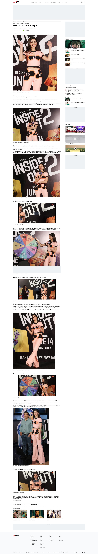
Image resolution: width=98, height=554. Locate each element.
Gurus (59, 2)
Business (41, 537)
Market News (52, 539)
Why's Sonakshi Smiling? (71, 87)
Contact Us (48, 552)
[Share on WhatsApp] (74, 552)
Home (32, 2)
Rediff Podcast (42, 547)
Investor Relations (42, 552)
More (66, 2)
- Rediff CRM (32, 543)
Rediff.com (57, 552)
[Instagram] (80, 552)
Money (46, 2)
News (40, 2)
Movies (17, 23)
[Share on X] (76, 552)
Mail (36, 2)
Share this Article (17, 30)
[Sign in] (84, 2)
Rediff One (32, 537)
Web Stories (68, 124)
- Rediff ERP (32, 544)
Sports (41, 540)
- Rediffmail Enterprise (34, 539)
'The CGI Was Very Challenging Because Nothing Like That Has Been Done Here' (75, 91)
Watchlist (51, 540)
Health (60, 536)
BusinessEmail (53, 2)
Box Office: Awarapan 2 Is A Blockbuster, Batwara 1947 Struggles (74, 94)
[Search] (81, 2)
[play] (75, 129)
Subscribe (34, 504)
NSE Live (51, 537)
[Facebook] (78, 552)
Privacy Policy (26, 552)
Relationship (61, 540)
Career (60, 539)
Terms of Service (33, 552)
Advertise (20, 552)
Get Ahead (41, 543)
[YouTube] (82, 552)
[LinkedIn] (84, 552)
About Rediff (15, 552)
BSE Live (51, 536)
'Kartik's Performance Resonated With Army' (74, 89)
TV (62, 2)
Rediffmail (32, 536)
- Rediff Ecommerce (34, 540)
